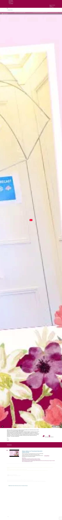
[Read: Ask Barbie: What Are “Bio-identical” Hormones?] (32, 516)
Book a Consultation (52, 5)
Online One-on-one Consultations (13, 474)
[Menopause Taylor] (10, 9)
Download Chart (46, 455)
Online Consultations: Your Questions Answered (14, 475)
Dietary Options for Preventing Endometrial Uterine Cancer (32, 451)
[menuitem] (52, 5)
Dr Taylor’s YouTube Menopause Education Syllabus (20, 12)
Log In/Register (52, 6)
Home (36, 12)
